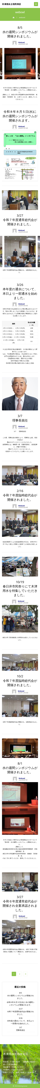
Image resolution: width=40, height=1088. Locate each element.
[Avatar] (14, 43)
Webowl (21, 42)
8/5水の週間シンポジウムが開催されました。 (20, 995)
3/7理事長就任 (20, 1028)
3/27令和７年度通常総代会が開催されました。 (20, 1011)
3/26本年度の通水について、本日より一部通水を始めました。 (20, 1021)
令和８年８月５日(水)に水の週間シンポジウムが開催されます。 (20, 1003)
